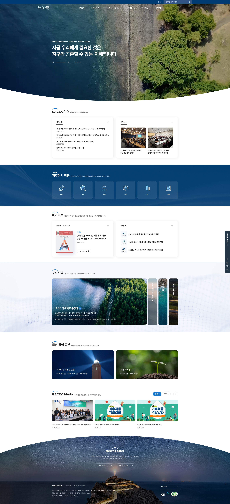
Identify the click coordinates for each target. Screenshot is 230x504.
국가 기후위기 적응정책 (66, 308)
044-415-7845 (61, 493)
